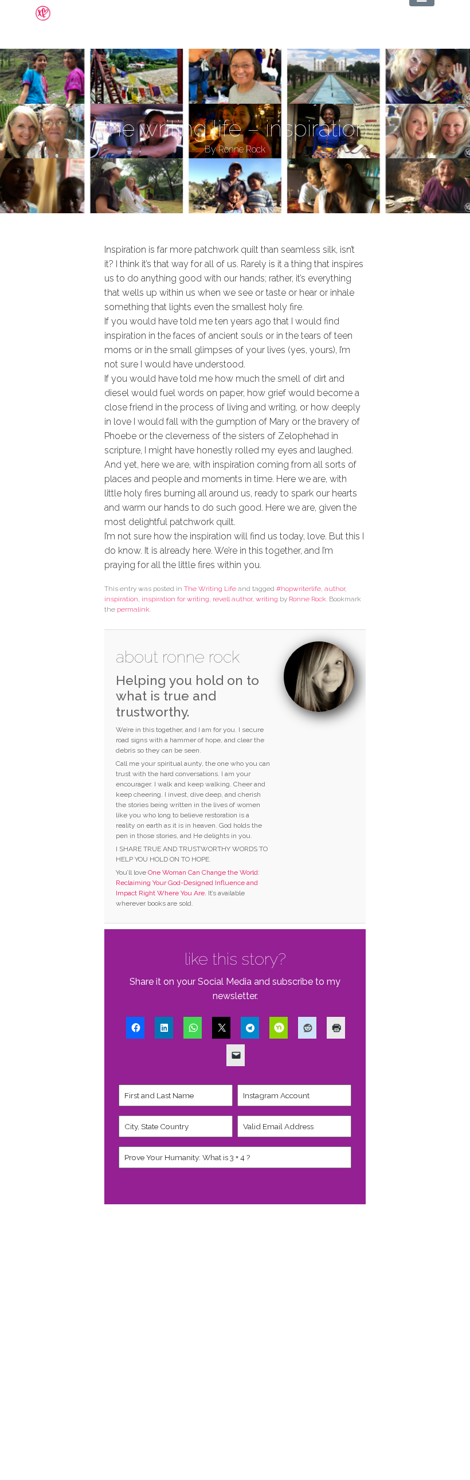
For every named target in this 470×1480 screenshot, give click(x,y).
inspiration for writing (175, 599)
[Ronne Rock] (52, 13)
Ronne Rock (307, 599)
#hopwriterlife (298, 589)
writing (267, 599)
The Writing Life (210, 589)
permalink (133, 609)
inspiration (121, 599)
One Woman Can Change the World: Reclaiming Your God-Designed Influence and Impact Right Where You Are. (188, 882)
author (334, 589)
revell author (232, 599)
